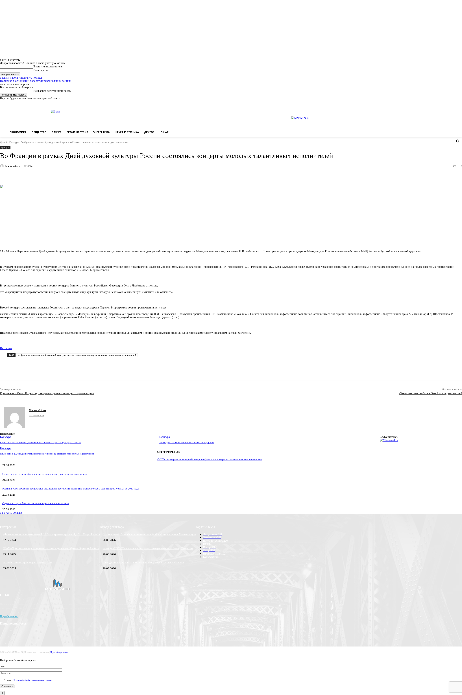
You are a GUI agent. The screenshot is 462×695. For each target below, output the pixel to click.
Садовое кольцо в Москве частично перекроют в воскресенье (35, 503)
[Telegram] (66, 175)
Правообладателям (59, 652)
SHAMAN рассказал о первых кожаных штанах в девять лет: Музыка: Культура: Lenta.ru (51, 548)
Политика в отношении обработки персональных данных (35, 80)
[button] (457, 141)
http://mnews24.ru (36, 415)
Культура (14, 142)
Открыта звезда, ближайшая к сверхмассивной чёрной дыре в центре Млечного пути (149, 534)
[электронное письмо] (53, 175)
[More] (92, 175)
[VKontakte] (450, 102)
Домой (4, 142)
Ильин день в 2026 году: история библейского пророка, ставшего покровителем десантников (47, 453)
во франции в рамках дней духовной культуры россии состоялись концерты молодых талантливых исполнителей (77, 355)
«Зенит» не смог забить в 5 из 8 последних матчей (430, 393)
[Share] (445, 102)
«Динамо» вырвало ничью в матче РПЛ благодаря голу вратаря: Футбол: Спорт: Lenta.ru (51, 534)
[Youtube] (460, 102)
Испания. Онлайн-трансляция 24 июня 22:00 (27, 562)
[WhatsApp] (455, 102)
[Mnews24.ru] (69, 118)
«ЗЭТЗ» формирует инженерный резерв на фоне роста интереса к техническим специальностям (209, 459)
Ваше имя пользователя (47, 66)
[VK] (79, 175)
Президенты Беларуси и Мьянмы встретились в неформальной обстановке (143, 562)
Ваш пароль (40, 70)
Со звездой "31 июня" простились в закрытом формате (186, 442)
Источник (6, 348)
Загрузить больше (11, 512)
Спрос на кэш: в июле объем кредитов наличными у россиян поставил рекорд (45, 474)
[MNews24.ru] (2, 166)
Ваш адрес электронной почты (52, 90)
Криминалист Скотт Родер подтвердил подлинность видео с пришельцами (47, 393)
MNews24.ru (14, 166)
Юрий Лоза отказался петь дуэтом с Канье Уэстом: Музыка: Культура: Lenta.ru (40, 442)
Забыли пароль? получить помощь (21, 77)
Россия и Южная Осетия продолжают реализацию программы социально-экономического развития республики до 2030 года (70, 488)
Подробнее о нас (9, 616)
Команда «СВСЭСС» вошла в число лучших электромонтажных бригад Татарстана (148, 548)
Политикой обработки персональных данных (33, 680)
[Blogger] (440, 102)
